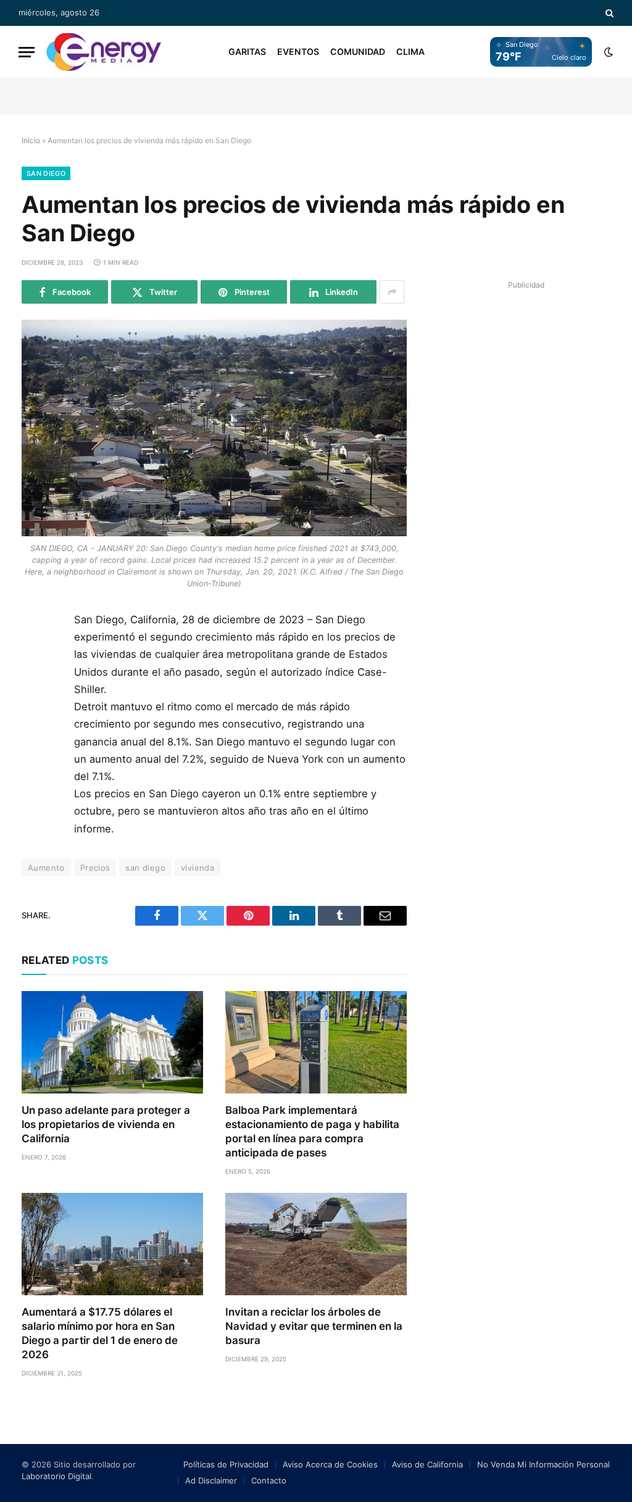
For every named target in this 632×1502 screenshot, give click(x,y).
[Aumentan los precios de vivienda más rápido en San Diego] (214, 428)
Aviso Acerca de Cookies (330, 1464)
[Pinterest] (36, 737)
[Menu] (27, 52)
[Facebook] (36, 653)
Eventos (298, 51)
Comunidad (357, 51)
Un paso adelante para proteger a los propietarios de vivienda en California (106, 1124)
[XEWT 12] (104, 52)
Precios (95, 868)
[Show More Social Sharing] (392, 292)
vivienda (197, 868)
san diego (145, 868)
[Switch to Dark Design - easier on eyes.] (607, 52)
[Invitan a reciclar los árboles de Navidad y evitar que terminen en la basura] (316, 1244)
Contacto (268, 1480)
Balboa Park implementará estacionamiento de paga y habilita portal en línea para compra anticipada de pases (312, 1131)
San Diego (46, 173)
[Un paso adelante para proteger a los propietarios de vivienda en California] (112, 1042)
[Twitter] (36, 681)
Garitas (247, 51)
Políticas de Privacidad (225, 1464)
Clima (410, 51)
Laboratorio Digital (56, 1476)
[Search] (608, 13)
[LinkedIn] (36, 709)
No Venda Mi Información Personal (543, 1464)
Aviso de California (427, 1464)
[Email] (36, 764)
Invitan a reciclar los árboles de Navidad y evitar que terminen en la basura (313, 1326)
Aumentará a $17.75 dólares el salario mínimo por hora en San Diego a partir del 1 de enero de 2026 (100, 1333)
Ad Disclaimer (211, 1480)
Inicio (31, 140)
